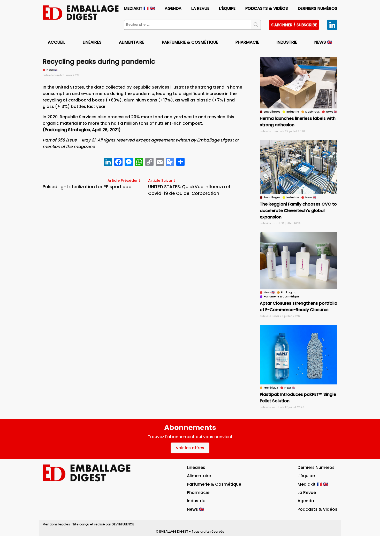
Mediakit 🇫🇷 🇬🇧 (139, 8)
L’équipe (227, 8)
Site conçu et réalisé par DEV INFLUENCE (103, 524)
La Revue (200, 8)
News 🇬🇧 (323, 42)
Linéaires (92, 42)
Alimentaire (131, 42)
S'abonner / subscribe (294, 25)
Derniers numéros (317, 8)
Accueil (56, 42)
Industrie (196, 501)
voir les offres (190, 448)
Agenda (173, 8)
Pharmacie (247, 42)
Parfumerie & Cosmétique (190, 42)
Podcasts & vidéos (266, 8)
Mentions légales (56, 524)
